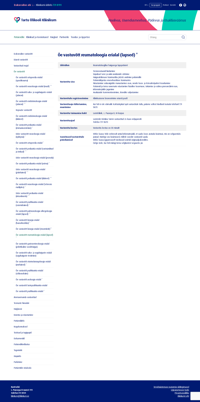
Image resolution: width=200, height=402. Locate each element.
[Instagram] (184, 5)
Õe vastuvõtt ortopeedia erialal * (30, 142)
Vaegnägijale (155, 5)
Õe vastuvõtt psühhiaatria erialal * (30, 291)
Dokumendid (19, 338)
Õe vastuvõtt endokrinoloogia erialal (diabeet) (31, 117)
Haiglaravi (18, 308)
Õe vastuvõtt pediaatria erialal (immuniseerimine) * (28, 126)
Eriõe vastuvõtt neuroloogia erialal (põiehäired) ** (30, 171)
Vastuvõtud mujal (21, 65)
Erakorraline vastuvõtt (23, 53)
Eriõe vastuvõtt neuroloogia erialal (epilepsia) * (30, 135)
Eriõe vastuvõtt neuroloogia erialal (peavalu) (35, 157)
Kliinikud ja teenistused (37, 37)
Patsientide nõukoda (22, 367)
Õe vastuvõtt (19, 71)
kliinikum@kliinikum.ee (20, 396)
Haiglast (54, 37)
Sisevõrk (173, 5)
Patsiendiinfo (19, 320)
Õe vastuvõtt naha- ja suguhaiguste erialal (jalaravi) (34, 94)
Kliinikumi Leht (183, 396)
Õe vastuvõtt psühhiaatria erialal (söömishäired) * (29, 203)
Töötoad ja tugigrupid (23, 332)
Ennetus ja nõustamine (23, 314)
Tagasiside (18, 350)
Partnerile (64, 37)
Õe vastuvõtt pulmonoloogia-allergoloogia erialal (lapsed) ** (34, 212)
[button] (146, 5)
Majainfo (17, 356)
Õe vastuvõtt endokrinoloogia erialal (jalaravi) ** (31, 103)
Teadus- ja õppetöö (80, 37)
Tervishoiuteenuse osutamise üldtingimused (171, 387)
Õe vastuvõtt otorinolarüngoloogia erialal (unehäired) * (33, 263)
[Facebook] (180, 5)
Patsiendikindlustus (22, 344)
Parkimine (18, 361)
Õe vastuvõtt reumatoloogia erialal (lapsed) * (34, 236)
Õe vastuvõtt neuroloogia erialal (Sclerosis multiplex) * (34, 186)
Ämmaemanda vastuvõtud (25, 297)
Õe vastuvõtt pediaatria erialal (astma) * (33, 163)
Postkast (166, 5)
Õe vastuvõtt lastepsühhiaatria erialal (31, 285)
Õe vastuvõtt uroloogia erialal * (29, 279)
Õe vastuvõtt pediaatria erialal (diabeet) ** (34, 178)
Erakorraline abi (22, 5)
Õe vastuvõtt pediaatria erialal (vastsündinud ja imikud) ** (34, 150)
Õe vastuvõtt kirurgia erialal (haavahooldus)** (27, 221)
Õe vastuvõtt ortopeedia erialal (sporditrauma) (29, 79)
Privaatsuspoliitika (182, 393)
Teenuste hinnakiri (21, 303)
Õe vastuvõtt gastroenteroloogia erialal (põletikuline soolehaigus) (32, 245)
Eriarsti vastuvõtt (21, 59)
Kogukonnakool (20, 326)
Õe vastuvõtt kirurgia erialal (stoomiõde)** (34, 228)
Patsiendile (19, 37)
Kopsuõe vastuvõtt (24, 109)
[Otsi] (183, 37)
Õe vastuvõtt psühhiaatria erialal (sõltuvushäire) (29, 272)
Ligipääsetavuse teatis (180, 390)
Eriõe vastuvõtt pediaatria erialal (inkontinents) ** (29, 195)
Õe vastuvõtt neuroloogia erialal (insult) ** (34, 86)
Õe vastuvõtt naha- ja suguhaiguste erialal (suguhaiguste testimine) (34, 254)
